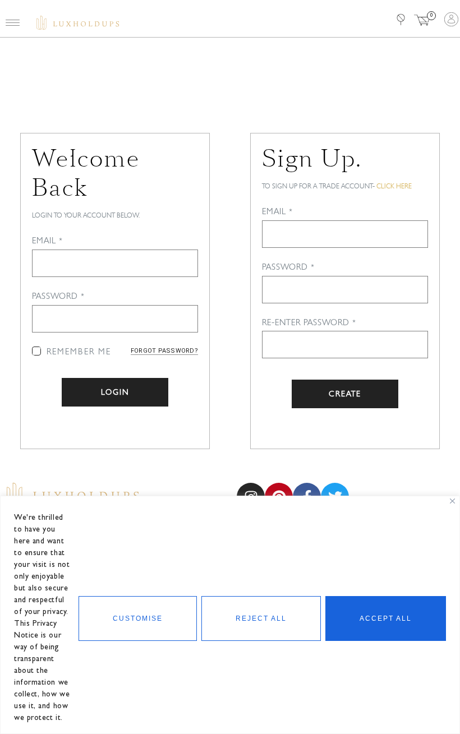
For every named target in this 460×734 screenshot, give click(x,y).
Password (58, 296)
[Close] (452, 501)
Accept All (386, 618)
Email (47, 240)
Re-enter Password (309, 322)
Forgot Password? (164, 350)
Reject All (261, 618)
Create (345, 394)
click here (394, 186)
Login (115, 392)
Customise (138, 618)
